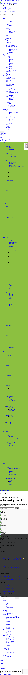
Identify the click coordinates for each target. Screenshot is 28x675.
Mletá (7, 24)
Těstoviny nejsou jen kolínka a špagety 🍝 (13, 558)
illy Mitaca (12, 163)
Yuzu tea (8, 74)
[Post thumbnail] (5, 556)
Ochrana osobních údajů (9, 591)
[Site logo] (5, 13)
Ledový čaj (12, 94)
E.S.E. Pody (12, 34)
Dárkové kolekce (10, 78)
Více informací (4, 674)
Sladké (8, 102)
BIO (7, 73)
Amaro (11, 123)
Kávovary (5, 43)
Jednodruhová (12, 27)
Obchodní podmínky (8, 588)
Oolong (11, 288)
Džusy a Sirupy (10, 97)
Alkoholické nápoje (19, 579)
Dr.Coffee (11, 48)
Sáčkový (8, 67)
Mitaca (11, 32)
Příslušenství (9, 38)
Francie (11, 115)
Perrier (11, 87)
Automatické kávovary (11, 46)
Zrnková (8, 20)
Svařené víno (12, 116)
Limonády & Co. (10, 91)
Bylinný (11, 64)
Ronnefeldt (12, 347)
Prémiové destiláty (10, 117)
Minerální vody (10, 85)
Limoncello (12, 122)
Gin (10, 120)
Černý (10, 57)
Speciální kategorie (7, 124)
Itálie (10, 113)
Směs (10, 21)
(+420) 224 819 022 (12, 2)
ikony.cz (6, 593)
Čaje (4, 55)
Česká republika (13, 472)
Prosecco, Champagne (14, 112)
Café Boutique (3, 535)
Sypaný (8, 56)
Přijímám (10, 674)
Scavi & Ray (15, 576)
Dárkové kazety (10, 628)
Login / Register (7, 656)
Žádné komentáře (15, 559)
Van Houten (21, 576)
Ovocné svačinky (13, 438)
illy (7, 576)
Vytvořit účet (3, 668)
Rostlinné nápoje (10, 84)
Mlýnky (8, 53)
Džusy (11, 98)
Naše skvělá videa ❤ (5, 490)
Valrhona (6, 578)
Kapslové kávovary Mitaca (12, 617)
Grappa (11, 119)
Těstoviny (11, 106)
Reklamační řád (7, 589)
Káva (4, 18)
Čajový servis (9, 42)
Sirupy (11, 99)
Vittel (10, 88)
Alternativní (9, 642)
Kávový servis (9, 41)
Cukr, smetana (9, 36)
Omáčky (11, 108)
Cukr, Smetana (9, 607)
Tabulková (8, 77)
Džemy (11, 103)
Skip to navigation (4, 0)
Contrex (11, 402)
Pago (19, 578)
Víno (7, 110)
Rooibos (11, 62)
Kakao (7, 81)
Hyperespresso (13, 49)
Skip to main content (14, 0)
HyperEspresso (13, 31)
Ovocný (11, 63)
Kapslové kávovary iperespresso (14, 616)
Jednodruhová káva (14, 22)
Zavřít (1, 660)
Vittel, (1, 576)
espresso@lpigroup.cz (12, 3)
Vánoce (8, 126)
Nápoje (5, 83)
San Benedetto (12, 90)
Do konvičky (12, 70)
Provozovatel (6, 585)
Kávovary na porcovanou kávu (13, 618)
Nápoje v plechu (10, 652)
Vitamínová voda (13, 92)
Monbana (23, 578)
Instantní (8, 606)
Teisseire (2, 578)
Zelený (11, 59)
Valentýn (8, 127)
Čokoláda (5, 76)
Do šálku (11, 69)
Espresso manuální (10, 45)
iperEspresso (12, 162)
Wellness (8, 71)
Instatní (8, 35)
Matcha (11, 66)
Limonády (11, 95)
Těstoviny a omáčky (11, 105)
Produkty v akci (7, 587)
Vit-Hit (4, 576)
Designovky (9, 129)
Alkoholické (6, 109)
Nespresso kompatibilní (15, 29)
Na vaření (8, 80)
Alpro (10, 423)
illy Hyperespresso (13, 242)
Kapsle (8, 28)
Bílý (10, 60)
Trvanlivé (5, 101)
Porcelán (5, 39)
